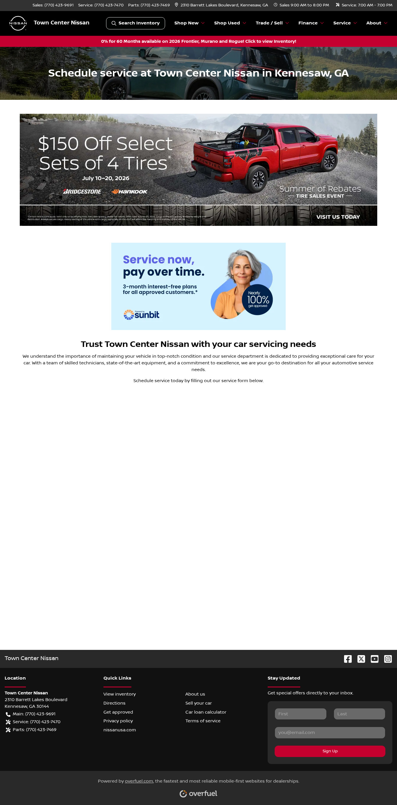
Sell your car (198, 703)
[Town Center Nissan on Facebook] (345, 658)
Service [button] (342, 23)
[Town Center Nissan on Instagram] (385, 658)
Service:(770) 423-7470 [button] (36, 721)
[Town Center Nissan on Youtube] (372, 658)
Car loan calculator (205, 712)
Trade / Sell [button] (269, 23)
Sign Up (330, 751)
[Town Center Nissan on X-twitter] (359, 658)
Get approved (118, 712)
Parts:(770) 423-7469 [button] (34, 729)
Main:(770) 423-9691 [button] (34, 714)
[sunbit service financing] (198, 286)
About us (195, 694)
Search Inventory (139, 23)
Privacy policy (118, 721)
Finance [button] (308, 23)
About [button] (373, 23)
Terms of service (203, 721)
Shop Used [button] (227, 23)
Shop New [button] (186, 23)
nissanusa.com (119, 730)
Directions (114, 703)
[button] (221, 5)
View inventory (119, 694)
